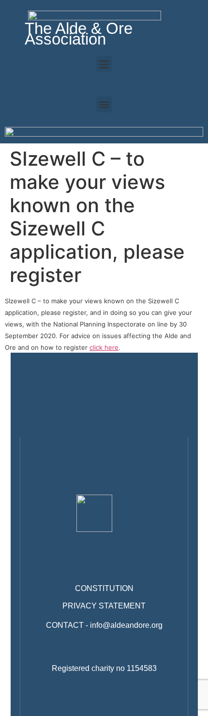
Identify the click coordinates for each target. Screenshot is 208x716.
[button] (104, 64)
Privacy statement (104, 606)
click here (104, 347)
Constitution (104, 588)
